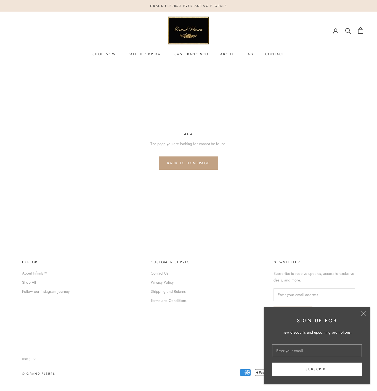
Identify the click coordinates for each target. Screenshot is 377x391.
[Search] (348, 30)
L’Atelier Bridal (145, 54)
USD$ (26, 359)
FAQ (250, 54)
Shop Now (104, 54)
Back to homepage (188, 163)
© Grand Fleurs (38, 373)
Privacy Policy (162, 282)
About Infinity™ (34, 273)
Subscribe (317, 369)
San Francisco (191, 54)
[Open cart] (360, 30)
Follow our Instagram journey (46, 291)
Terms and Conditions (169, 300)
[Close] (363, 313)
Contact (275, 54)
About (227, 54)
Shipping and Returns (168, 291)
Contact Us (159, 273)
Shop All (29, 282)
